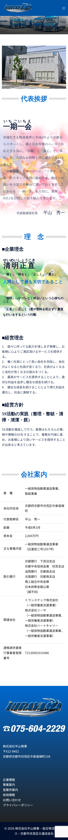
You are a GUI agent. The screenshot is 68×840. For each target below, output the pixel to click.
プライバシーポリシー (18, 805)
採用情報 (9, 794)
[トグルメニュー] (63, 8)
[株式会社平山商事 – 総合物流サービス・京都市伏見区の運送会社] (18, 7)
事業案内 (9, 784)
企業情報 (9, 779)
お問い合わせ (12, 800)
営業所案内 (10, 789)
